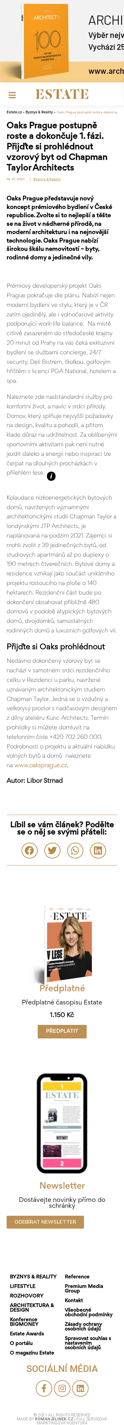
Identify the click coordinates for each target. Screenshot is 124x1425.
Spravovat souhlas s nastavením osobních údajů (88, 1343)
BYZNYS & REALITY (33, 1277)
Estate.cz (14, 112)
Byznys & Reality (39, 112)
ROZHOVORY (27, 1296)
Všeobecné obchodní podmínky (89, 1312)
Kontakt (74, 1300)
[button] (62, 1031)
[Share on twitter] (52, 850)
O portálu (21, 1343)
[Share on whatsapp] (75, 850)
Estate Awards (27, 1334)
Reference (77, 1277)
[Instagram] (62, 1388)
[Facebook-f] (44, 1388)
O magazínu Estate (32, 1353)
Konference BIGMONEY (24, 1322)
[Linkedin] (80, 1388)
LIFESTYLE (22, 1286)
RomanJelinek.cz (54, 1419)
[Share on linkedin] (98, 850)
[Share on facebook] (29, 850)
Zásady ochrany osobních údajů (83, 1326)
